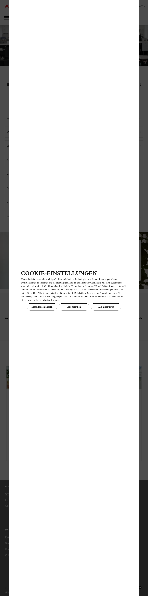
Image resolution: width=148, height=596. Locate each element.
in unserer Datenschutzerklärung (41, 300)
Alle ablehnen (74, 307)
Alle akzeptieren (106, 307)
